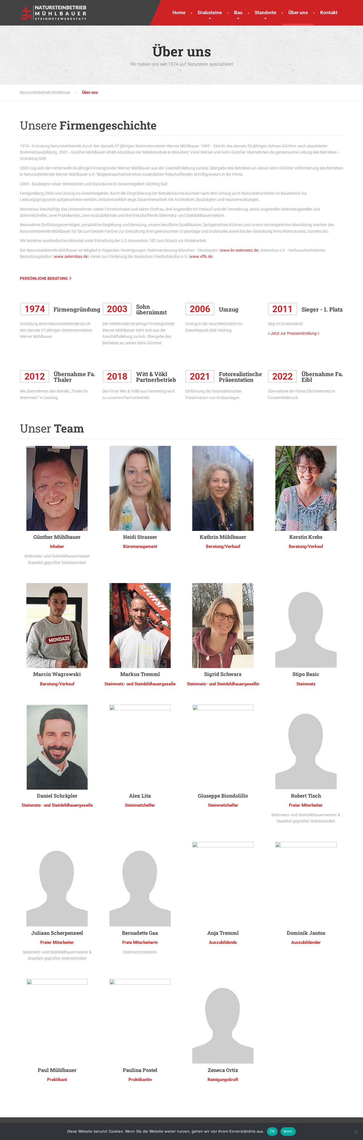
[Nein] (356, 1131)
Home (178, 12)
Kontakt (328, 12)
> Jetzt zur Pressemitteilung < (293, 333)
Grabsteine (210, 12)
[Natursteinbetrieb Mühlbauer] (54, 10)
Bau (238, 12)
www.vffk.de (201, 256)
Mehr (288, 1131)
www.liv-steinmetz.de (239, 250)
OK (272, 1131)
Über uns (298, 12)
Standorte (265, 12)
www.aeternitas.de (71, 256)
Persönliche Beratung (44, 278)
